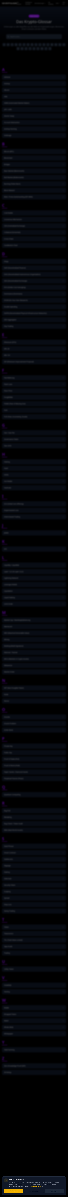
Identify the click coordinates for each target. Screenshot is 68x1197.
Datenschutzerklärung (36, 1186)
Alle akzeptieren (13, 1191)
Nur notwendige (34, 1191)
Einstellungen (53, 1191)
